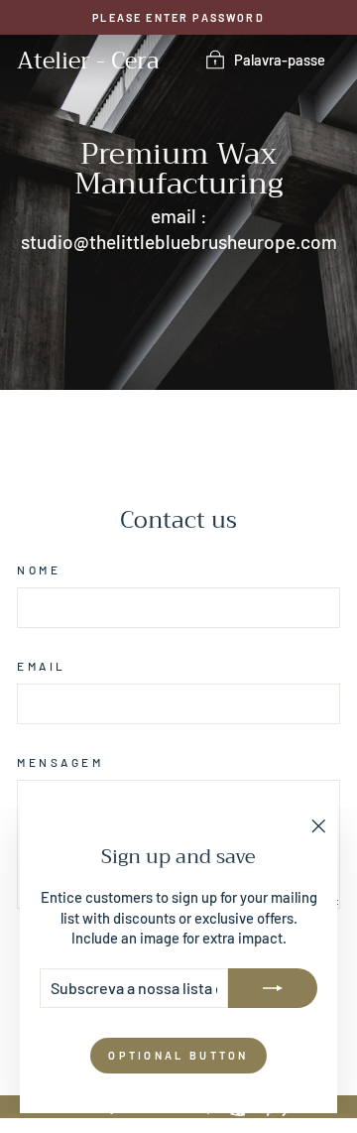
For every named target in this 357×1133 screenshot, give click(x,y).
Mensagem (60, 762)
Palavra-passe (279, 59)
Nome (38, 569)
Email (41, 666)
